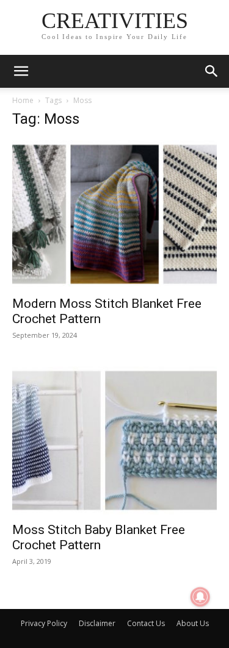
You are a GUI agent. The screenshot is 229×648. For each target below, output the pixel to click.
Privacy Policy (44, 623)
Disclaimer (97, 623)
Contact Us (146, 623)
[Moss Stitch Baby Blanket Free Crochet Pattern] (114, 440)
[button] (20, 71)
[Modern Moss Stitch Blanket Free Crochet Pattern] (114, 214)
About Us (192, 623)
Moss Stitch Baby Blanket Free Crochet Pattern (98, 537)
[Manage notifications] (200, 597)
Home (23, 100)
